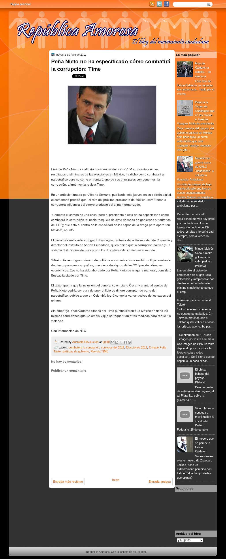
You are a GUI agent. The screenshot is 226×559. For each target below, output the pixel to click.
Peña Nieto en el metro (191, 214)
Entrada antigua (160, 481)
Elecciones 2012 (136, 347)
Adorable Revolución (85, 342)
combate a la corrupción (84, 347)
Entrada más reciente (68, 481)
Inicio (115, 480)
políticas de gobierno (75, 351)
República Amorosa (98, 551)
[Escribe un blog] (117, 342)
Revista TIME (99, 351)
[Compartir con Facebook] (125, 342)
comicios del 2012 (112, 347)
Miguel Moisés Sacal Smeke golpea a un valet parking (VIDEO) (204, 257)
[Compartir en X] (121, 342)
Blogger (141, 551)
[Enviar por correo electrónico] (112, 342)
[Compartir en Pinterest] (129, 342)
